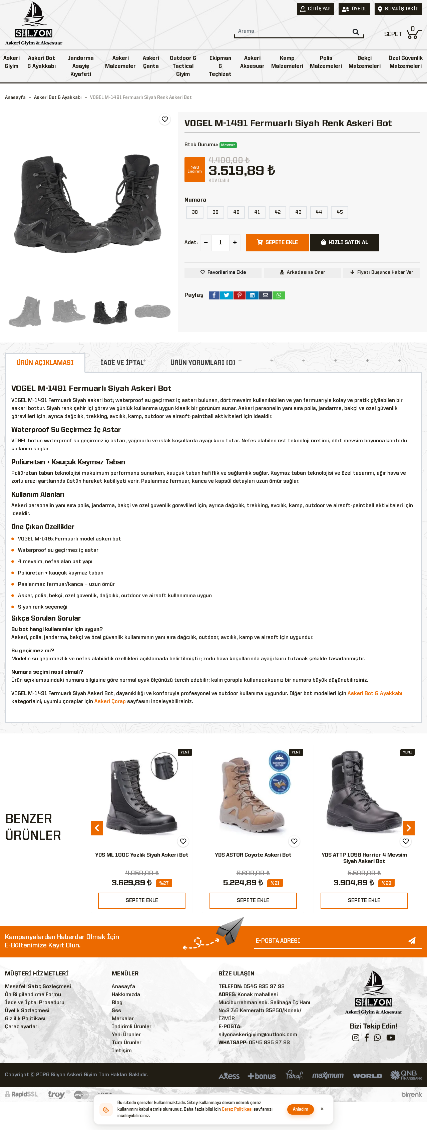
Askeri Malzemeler (120, 62)
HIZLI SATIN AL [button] (348, 242)
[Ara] (356, 32)
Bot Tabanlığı (364, 855)
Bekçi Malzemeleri (365, 62)
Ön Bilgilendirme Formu (33, 994)
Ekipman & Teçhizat (220, 66)
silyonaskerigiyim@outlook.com (258, 1035)
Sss (116, 1010)
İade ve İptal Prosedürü (34, 1002)
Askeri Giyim (11, 62)
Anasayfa (15, 97)
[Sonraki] (167, 199)
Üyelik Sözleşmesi (27, 1010)
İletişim (122, 1051)
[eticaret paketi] (412, 1094)
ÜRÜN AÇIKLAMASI (45, 363)
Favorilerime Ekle (226, 272)
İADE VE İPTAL (122, 363)
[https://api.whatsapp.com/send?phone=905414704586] (377, 1039)
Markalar (123, 1019)
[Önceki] (11, 199)
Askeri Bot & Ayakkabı (41, 62)
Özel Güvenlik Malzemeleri (406, 62)
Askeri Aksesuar (252, 62)
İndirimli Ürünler (131, 1027)
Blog (117, 1002)
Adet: (191, 242)
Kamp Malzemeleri (287, 62)
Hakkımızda (126, 994)
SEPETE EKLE (142, 900)
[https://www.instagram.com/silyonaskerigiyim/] (355, 1039)
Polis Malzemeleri (326, 62)
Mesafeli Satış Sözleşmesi (38, 986)
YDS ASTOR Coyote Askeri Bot (142, 855)
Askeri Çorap (110, 701)
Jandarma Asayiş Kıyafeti (81, 66)
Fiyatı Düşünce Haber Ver (385, 272)
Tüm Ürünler (126, 1043)
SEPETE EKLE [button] (282, 242)
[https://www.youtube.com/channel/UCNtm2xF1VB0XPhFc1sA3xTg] (390, 1039)
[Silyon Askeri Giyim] (33, 25)
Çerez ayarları (22, 1027)
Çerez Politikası (237, 1109)
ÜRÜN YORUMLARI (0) (202, 363)
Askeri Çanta (151, 62)
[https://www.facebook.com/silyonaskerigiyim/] (367, 1039)
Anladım (301, 1109)
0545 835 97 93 (264, 986)
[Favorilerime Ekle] (164, 119)
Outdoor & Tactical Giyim (183, 66)
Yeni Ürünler (126, 1035)
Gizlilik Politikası (25, 1019)
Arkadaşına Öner (306, 272)
